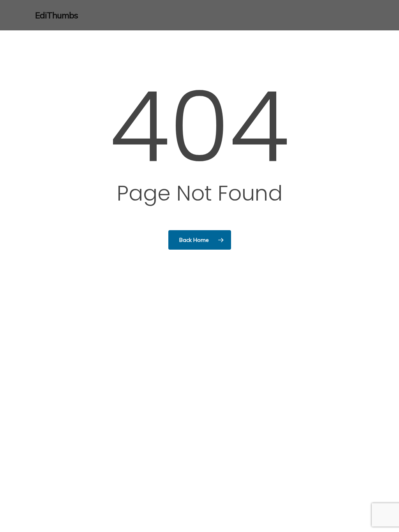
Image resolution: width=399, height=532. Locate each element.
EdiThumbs (56, 15)
